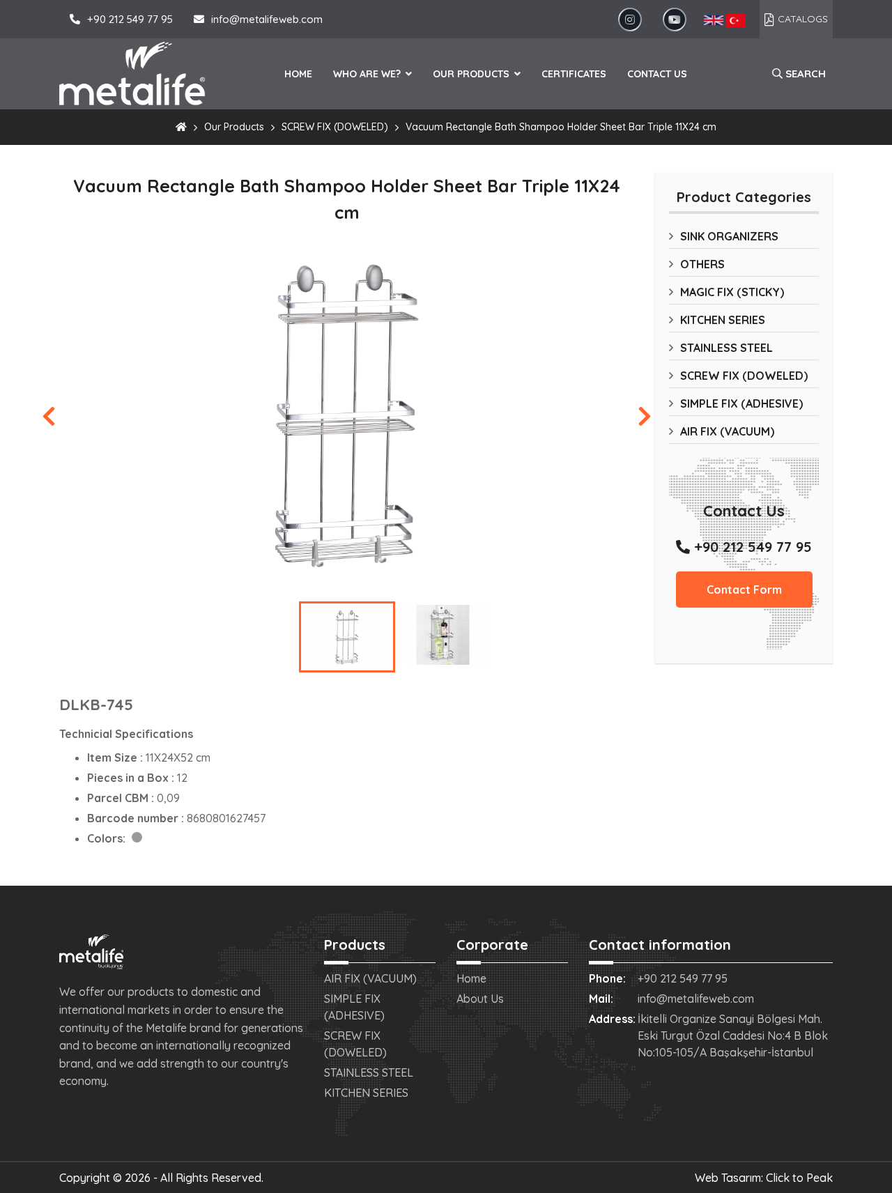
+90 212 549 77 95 (130, 19)
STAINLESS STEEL (726, 348)
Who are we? (368, 74)
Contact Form (744, 589)
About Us (480, 999)
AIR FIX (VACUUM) (727, 431)
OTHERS (702, 264)
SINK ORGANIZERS (729, 236)
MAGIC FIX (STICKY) (732, 292)
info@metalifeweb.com (267, 19)
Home (298, 74)
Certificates (573, 74)
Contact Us (657, 74)
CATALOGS (803, 19)
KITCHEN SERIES (722, 320)
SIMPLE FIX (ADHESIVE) (741, 403)
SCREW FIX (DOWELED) (335, 127)
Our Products (472, 74)
